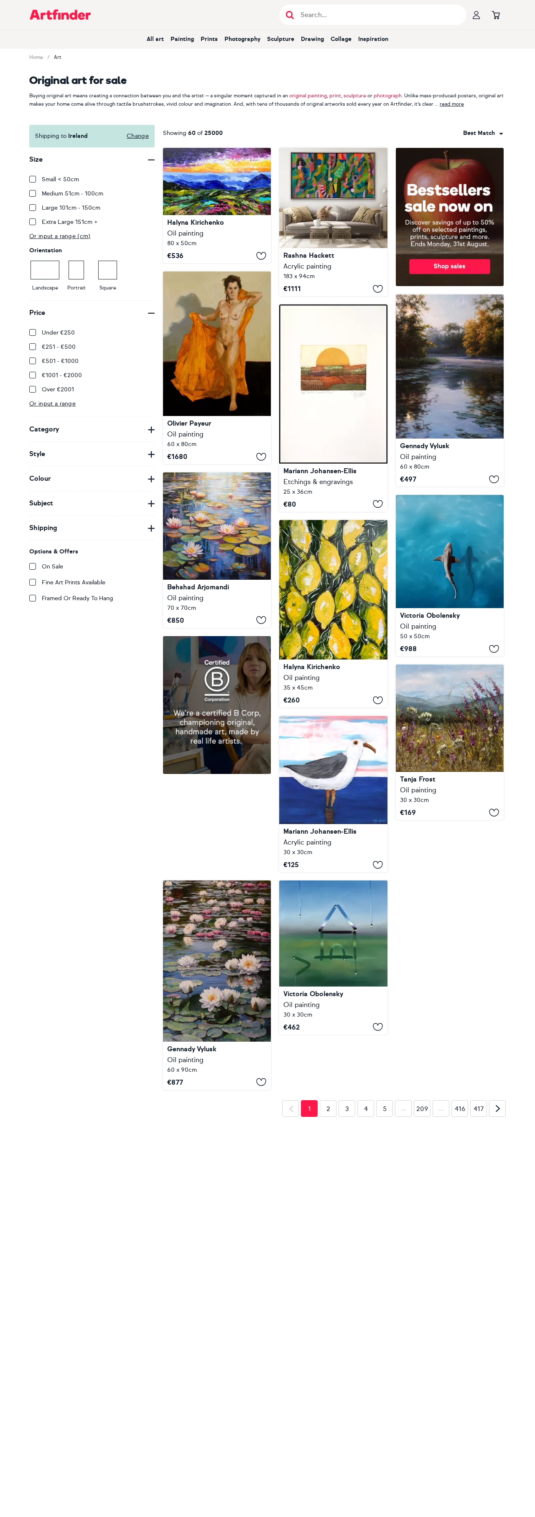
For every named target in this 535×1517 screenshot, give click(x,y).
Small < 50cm (60, 179)
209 (422, 1109)
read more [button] (452, 104)
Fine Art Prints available (73, 582)
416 (460, 1109)
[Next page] (497, 1108)
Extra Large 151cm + (70, 222)
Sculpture (280, 39)
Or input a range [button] (52, 403)
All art (155, 39)
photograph (388, 96)
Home (36, 57)
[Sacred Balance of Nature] (450, 575)
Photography (242, 39)
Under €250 (58, 332)
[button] (483, 133)
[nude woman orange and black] (217, 367)
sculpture (355, 96)
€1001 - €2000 (62, 375)
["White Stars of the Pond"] (217, 985)
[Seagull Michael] (333, 794)
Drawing (312, 39)
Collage (341, 39)
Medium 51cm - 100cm (72, 193)
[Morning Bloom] (450, 742)
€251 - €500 (59, 346)
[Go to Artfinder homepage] (60, 14)
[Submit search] (290, 15)
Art (57, 57)
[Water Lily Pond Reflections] (217, 549)
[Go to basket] (495, 14)
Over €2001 (58, 389)
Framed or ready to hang (77, 598)
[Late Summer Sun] (333, 408)
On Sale (52, 566)
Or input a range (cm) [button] (60, 236)
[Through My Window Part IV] (333, 957)
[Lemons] (333, 614)
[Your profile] (476, 14)
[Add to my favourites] (261, 255)
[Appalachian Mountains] (217, 205)
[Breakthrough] (333, 222)
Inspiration (373, 39)
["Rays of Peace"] (450, 390)
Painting (182, 39)
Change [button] (138, 136)
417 (479, 1109)
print (335, 96)
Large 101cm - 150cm (71, 207)
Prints (209, 39)
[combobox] (483, 133)
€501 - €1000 (60, 361)
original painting (308, 96)
